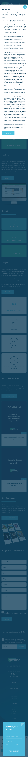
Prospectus (8, 133)
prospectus (12, 14)
